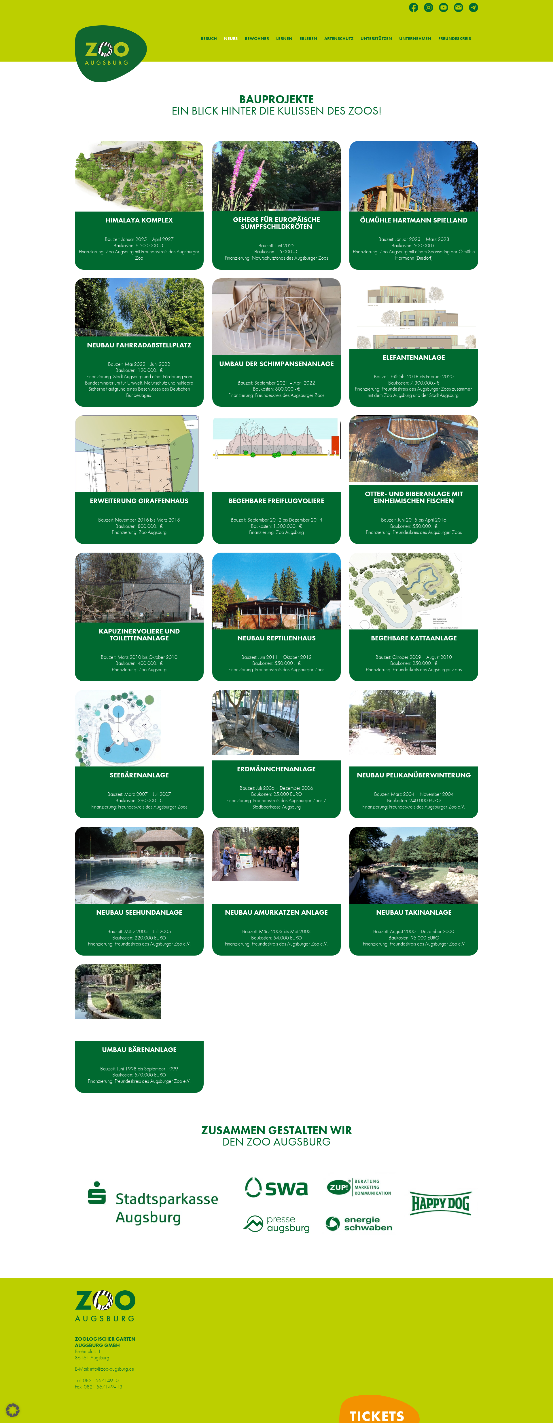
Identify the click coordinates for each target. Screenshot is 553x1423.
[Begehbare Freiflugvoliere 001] (276, 437)
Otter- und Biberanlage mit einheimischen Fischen (414, 497)
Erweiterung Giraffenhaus (139, 500)
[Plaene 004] (413, 323)
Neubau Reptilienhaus (276, 637)
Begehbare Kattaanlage (414, 637)
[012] (392, 722)
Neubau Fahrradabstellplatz (139, 344)
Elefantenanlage (414, 357)
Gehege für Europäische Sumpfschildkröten (276, 223)
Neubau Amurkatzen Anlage (276, 912)
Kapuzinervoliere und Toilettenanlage (139, 634)
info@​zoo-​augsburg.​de (112, 1368)
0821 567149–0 (101, 1380)
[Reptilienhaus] (276, 606)
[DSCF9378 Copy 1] (276, 320)
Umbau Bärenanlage (139, 1049)
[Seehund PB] (139, 869)
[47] (405, 593)
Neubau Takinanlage (414, 912)
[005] (255, 854)
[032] (118, 729)
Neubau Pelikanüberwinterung (414, 775)
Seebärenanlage (139, 775)
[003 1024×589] (139, 178)
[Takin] (413, 868)
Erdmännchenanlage (276, 768)
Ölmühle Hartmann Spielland (413, 220)
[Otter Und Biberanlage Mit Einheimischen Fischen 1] (413, 448)
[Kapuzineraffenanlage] (139, 592)
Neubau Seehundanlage (139, 912)
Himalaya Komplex (139, 220)
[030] (255, 722)
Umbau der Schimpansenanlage (276, 363)
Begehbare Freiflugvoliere (276, 500)
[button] (12, 1410)
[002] (118, 991)
